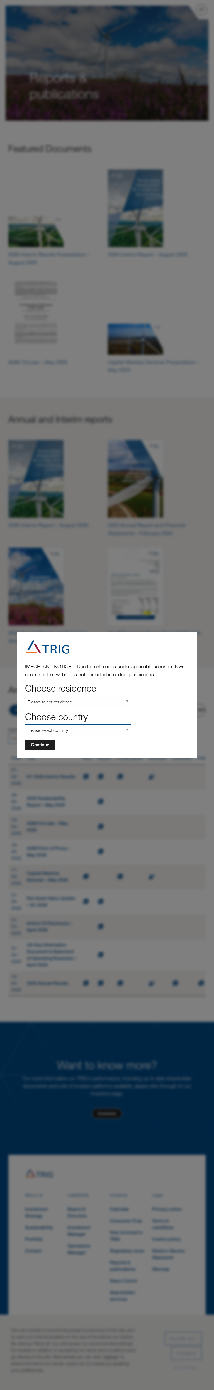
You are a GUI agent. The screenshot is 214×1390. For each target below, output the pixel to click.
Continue (40, 744)
